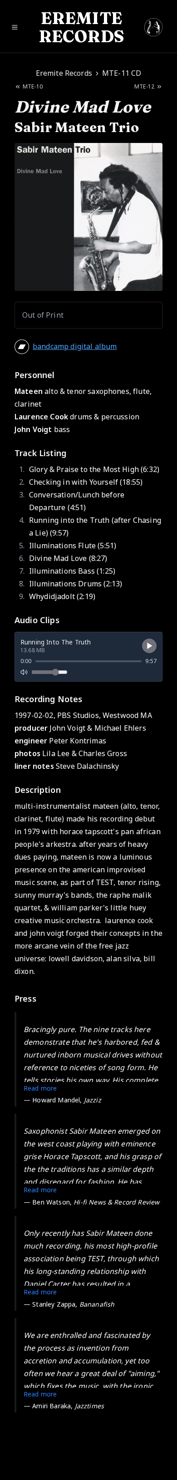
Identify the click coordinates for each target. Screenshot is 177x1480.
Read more (40, 1088)
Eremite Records (64, 73)
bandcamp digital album (75, 346)
